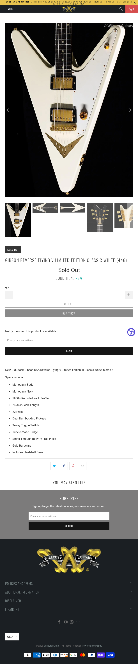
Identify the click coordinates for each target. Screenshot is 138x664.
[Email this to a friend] (82, 466)
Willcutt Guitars (51, 645)
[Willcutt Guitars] (69, 9)
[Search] (121, 9)
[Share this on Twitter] (54, 466)
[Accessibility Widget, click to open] (131, 332)
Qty (7, 287)
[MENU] (1, 9)
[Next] (130, 110)
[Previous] (8, 110)
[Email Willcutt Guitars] (78, 622)
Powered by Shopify (92, 645)
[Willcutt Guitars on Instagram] (72, 622)
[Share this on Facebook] (64, 466)
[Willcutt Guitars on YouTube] (65, 622)
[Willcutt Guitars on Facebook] (59, 622)
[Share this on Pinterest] (73, 466)
